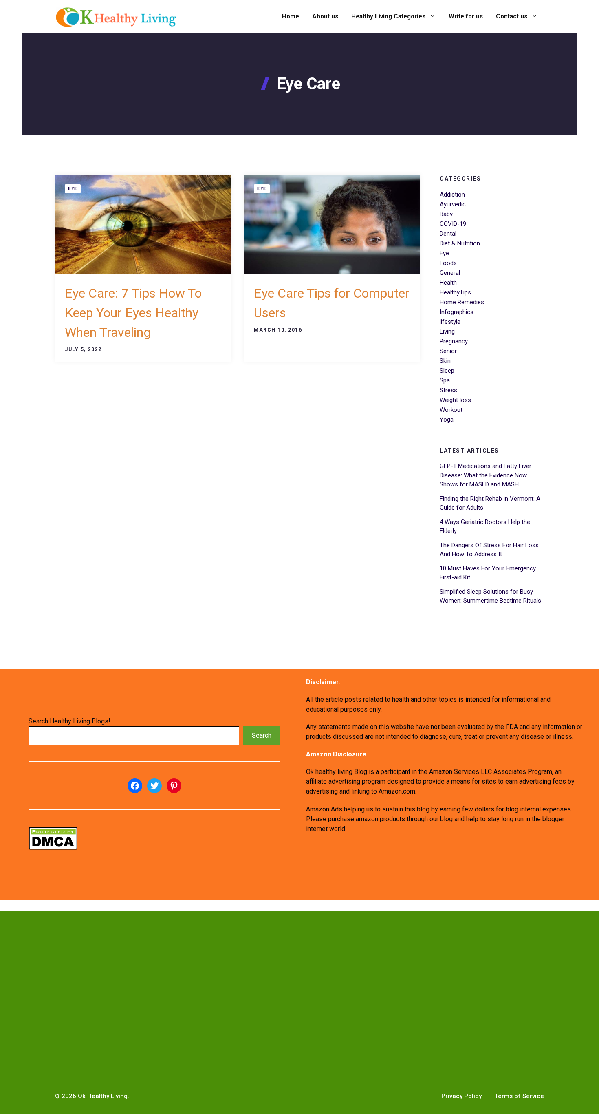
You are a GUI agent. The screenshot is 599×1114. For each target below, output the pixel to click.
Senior (448, 351)
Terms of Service (519, 1096)
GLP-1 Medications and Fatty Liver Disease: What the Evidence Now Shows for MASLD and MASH (485, 475)
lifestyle (450, 321)
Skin (445, 361)
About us (325, 16)
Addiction (452, 194)
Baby (446, 214)
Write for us (466, 16)
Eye (72, 188)
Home (290, 16)
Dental (448, 233)
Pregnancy (454, 341)
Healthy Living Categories (388, 16)
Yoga (447, 419)
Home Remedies (462, 302)
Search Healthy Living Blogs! (69, 721)
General (450, 272)
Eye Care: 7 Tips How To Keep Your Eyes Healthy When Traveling (133, 312)
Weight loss (455, 400)
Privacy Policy (461, 1096)
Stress (448, 390)
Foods (448, 263)
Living (447, 331)
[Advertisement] (257, 981)
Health (448, 282)
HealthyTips (455, 292)
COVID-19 (453, 224)
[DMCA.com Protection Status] (53, 847)
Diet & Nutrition (460, 243)
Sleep (447, 370)
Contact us (511, 16)
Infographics (456, 312)
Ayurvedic (453, 204)
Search (261, 735)
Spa (445, 380)
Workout (451, 409)
